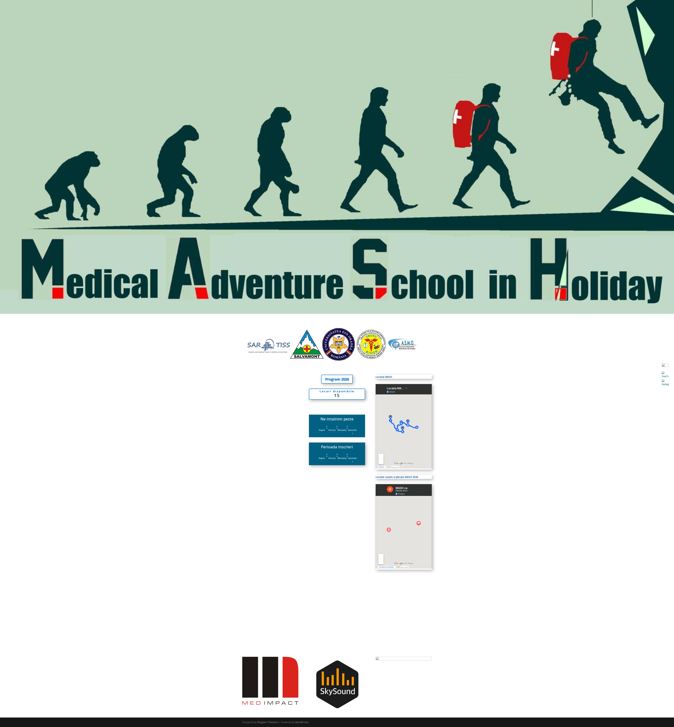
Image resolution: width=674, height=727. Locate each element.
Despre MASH (553, 13)
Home (499, 13)
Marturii (571, 13)
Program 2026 (516, 13)
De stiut (535, 13)
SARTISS (663, 13)
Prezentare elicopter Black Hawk (269, 497)
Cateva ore (254, 419)
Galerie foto (609, 13)
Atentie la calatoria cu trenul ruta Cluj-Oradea (270, 616)
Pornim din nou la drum (263, 536)
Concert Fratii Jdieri (260, 458)
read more (252, 397)
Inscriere (627, 13)
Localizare (647, 13)
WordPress (302, 722)
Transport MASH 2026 (262, 576)
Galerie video (589, 13)
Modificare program (260, 380)
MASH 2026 (337, 404)
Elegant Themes (267, 722)
